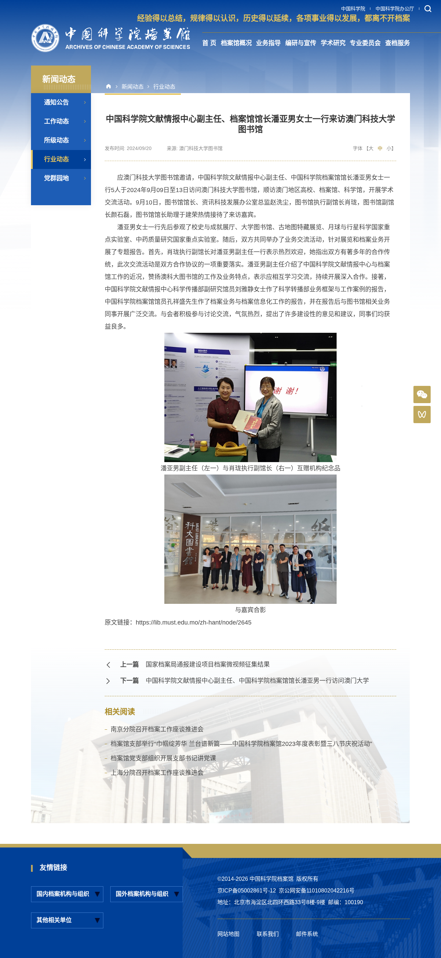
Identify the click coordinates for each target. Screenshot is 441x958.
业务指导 (268, 43)
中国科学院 (353, 8)
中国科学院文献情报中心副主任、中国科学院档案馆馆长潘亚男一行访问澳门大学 (257, 680)
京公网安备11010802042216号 (317, 891)
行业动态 (56, 159)
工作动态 (56, 121)
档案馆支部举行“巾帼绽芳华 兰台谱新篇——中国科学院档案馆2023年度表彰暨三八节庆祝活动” (241, 743)
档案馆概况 (236, 43)
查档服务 (397, 43)
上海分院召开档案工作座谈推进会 (157, 772)
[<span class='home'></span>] (111, 87)
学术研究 (333, 43)
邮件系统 (307, 934)
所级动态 (56, 140)
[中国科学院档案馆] (110, 38)
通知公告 (56, 102)
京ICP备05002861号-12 (246, 891)
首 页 (209, 43)
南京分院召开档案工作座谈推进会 (157, 729)
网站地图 (228, 934)
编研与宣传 (300, 43)
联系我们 (268, 934)
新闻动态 (133, 87)
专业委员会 (365, 43)
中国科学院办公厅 (395, 8)
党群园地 (56, 178)
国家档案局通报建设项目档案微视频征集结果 (208, 664)
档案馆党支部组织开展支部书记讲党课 (163, 758)
